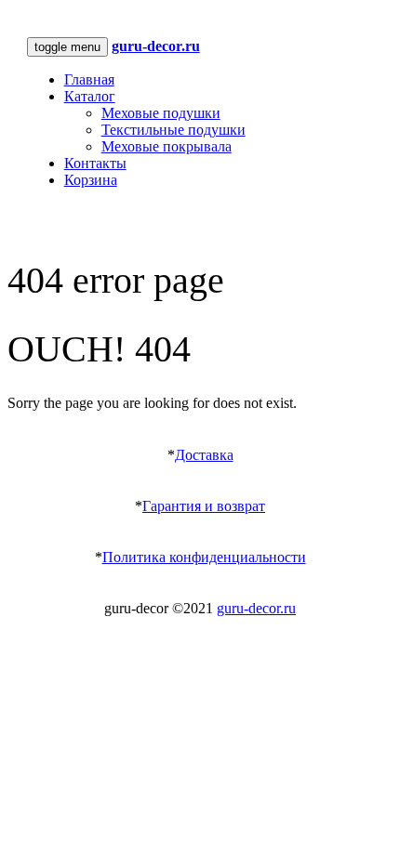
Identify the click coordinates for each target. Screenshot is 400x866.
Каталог (89, 96)
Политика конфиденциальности (204, 557)
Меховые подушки (160, 113)
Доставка (204, 455)
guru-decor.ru (256, 608)
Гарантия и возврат (203, 506)
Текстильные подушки (173, 130)
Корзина (90, 180)
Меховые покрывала (166, 146)
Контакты (95, 163)
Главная (89, 79)
